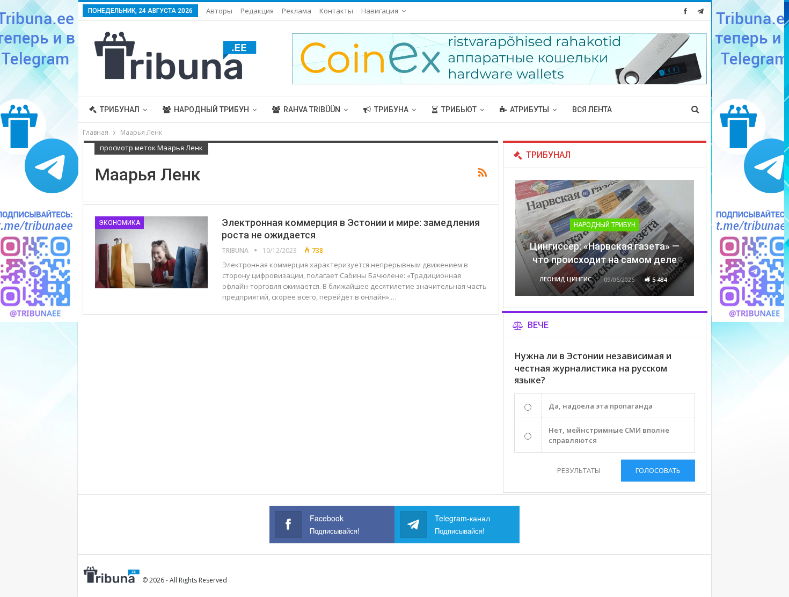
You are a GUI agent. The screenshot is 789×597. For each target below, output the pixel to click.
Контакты (336, 11)
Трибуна (391, 109)
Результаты (578, 470)
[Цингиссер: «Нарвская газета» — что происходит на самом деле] (604, 237)
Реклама (296, 11)
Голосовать (658, 470)
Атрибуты (529, 109)
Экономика (119, 223)
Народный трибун (211, 109)
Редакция (257, 11)
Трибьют (459, 109)
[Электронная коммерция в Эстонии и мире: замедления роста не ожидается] (151, 252)
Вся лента (592, 109)
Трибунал (120, 109)
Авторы (219, 11)
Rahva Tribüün (311, 109)
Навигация (379, 11)
